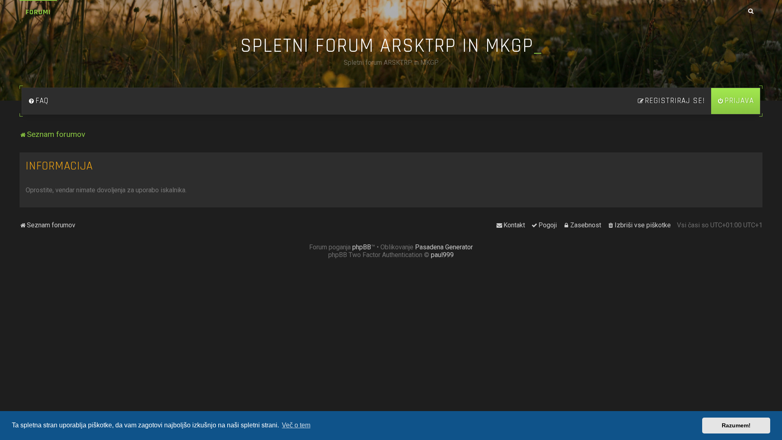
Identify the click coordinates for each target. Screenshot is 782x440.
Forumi (38, 12)
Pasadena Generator (444, 247)
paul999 (442, 255)
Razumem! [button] (736, 425)
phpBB (361, 247)
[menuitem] (38, 101)
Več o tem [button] (296, 425)
